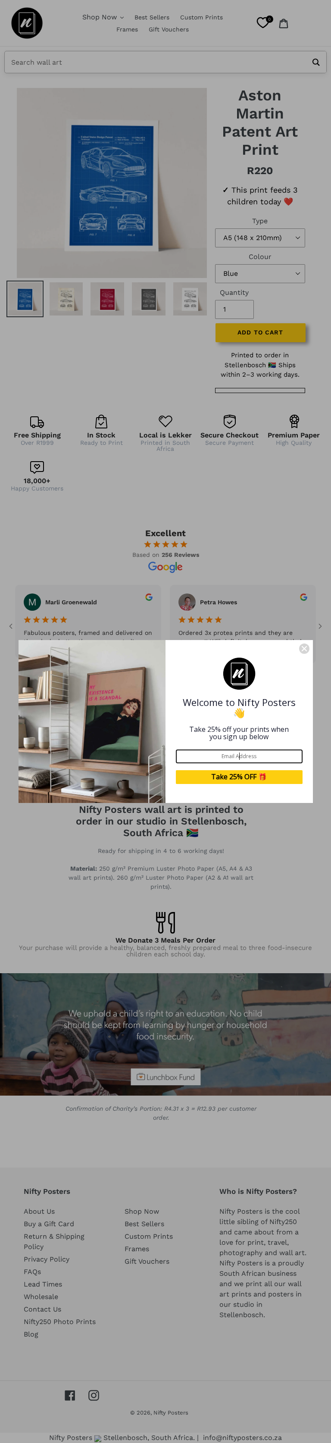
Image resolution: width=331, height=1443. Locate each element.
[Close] (304, 648)
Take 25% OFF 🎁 (239, 776)
